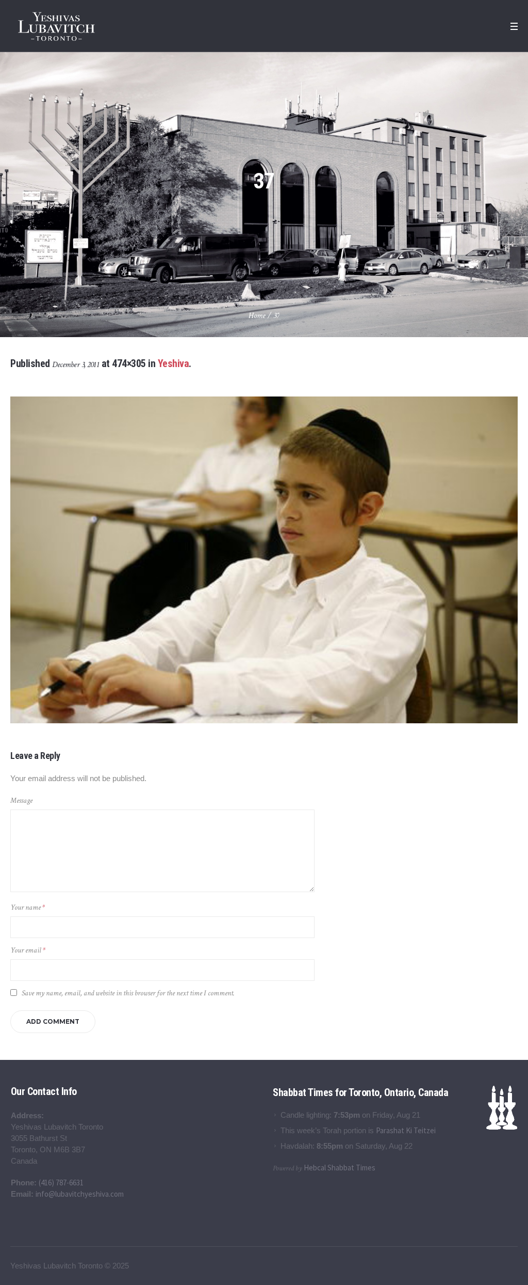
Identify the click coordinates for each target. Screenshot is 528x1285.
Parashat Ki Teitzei (406, 1130)
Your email (27, 950)
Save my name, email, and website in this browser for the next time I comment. (128, 993)
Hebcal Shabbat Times (339, 1167)
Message (21, 800)
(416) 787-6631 (61, 1182)
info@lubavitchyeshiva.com (80, 1194)
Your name (27, 907)
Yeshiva (173, 363)
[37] (264, 559)
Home (257, 315)
